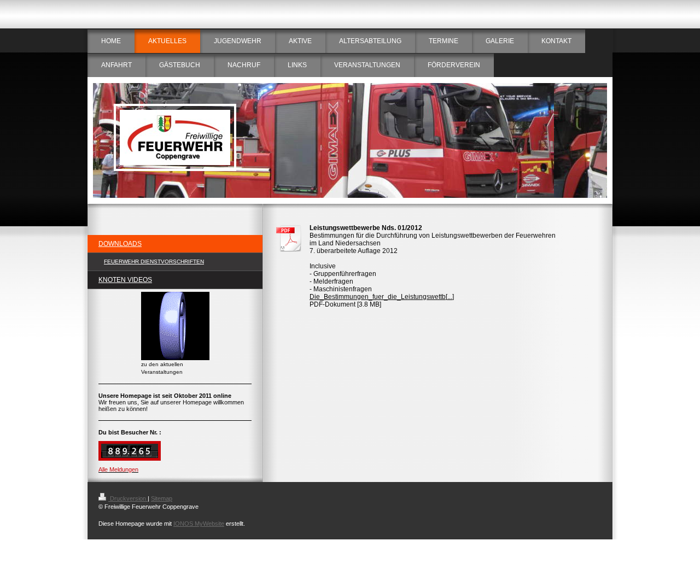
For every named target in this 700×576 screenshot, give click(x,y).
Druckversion (128, 498)
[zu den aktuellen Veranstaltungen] (175, 326)
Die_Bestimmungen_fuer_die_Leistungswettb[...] (382, 297)
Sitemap (161, 498)
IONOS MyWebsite (198, 523)
